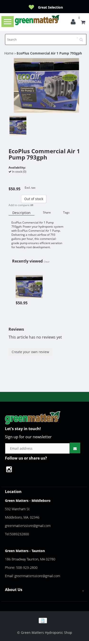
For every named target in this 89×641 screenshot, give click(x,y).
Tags (66, 212)
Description (21, 212)
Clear (47, 261)
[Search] (83, 38)
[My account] (74, 23)
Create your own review (30, 352)
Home (9, 53)
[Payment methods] (44, 620)
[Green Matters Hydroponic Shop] (37, 20)
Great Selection (50, 7)
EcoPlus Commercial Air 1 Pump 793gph (49, 53)
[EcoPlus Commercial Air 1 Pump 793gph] (29, 284)
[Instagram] (11, 470)
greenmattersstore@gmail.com (28, 525)
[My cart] (83, 23)
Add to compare (19, 205)
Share (47, 212)
